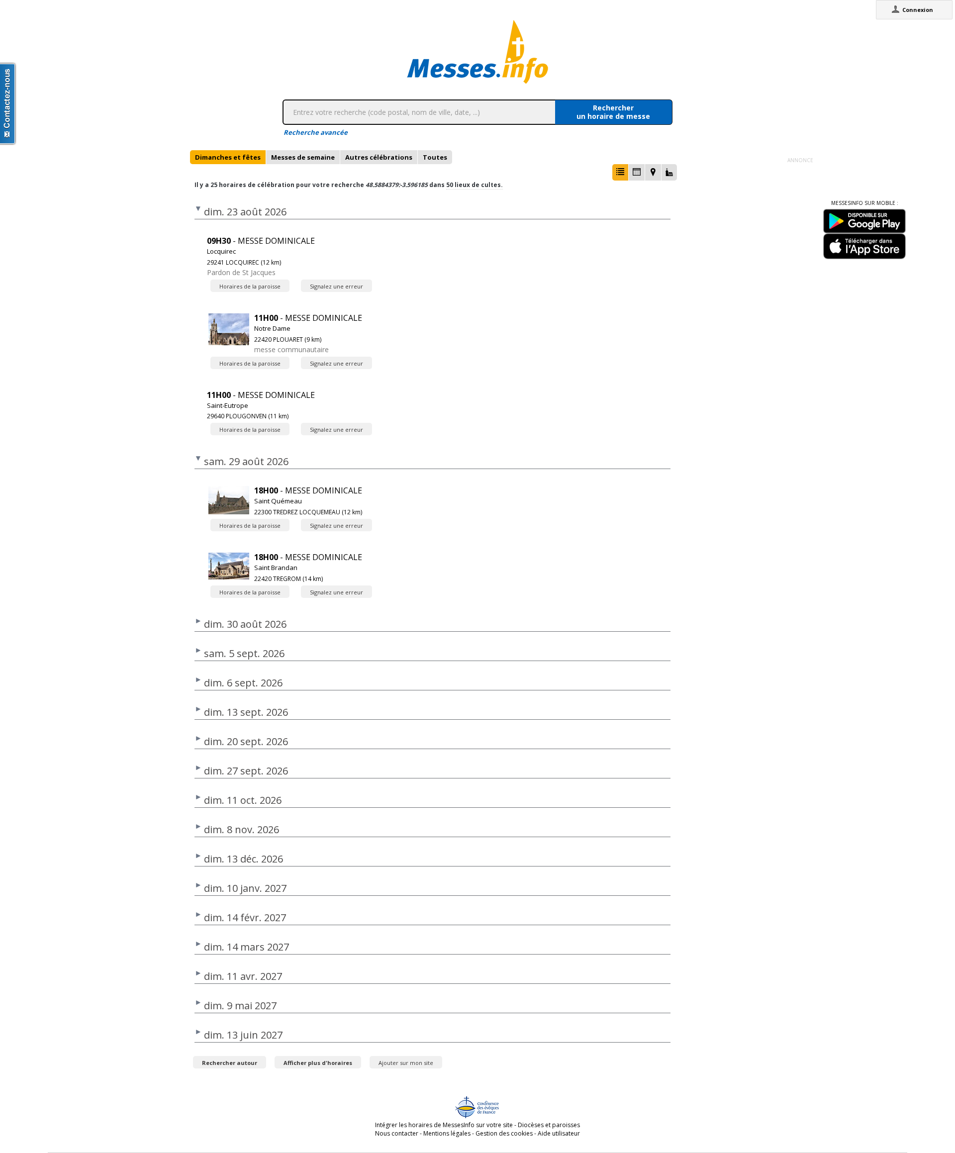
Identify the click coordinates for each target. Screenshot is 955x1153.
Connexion (917, 9)
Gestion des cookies (504, 1133)
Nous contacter (396, 1133)
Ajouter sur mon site (406, 1062)
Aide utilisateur (559, 1133)
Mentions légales (447, 1133)
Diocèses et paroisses (549, 1125)
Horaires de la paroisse (250, 286)
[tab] (228, 157)
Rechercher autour (229, 1062)
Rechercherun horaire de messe (613, 112)
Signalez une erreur (336, 286)
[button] (620, 172)
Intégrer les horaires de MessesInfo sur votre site (444, 1125)
